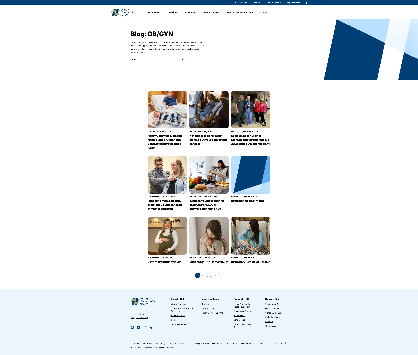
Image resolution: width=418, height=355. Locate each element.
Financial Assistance (274, 308)
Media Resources (178, 324)
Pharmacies (270, 326)
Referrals (269, 321)
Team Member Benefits (212, 313)
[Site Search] (306, 2)
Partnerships (239, 315)
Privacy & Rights (161, 343)
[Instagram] (144, 327)
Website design (278, 343)
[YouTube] (138, 327)
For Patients (211, 12)
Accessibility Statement (199, 343)
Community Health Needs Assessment (251, 343)
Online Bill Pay (271, 317)
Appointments (293, 3)
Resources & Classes (239, 12)
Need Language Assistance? (222, 343)
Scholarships (239, 320)
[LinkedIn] (150, 327)
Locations (172, 12)
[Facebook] (132, 327)
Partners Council (178, 315)
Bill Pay (256, 3)
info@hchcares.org (139, 317)
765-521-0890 (241, 3)
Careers (265, 12)
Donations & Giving (242, 311)
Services (190, 12)
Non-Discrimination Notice (141, 343)
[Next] (220, 275)
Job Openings (208, 308)
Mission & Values (178, 304)
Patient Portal (273, 3)
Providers (153, 12)
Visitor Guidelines (273, 313)
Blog (173, 320)
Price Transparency (177, 343)
